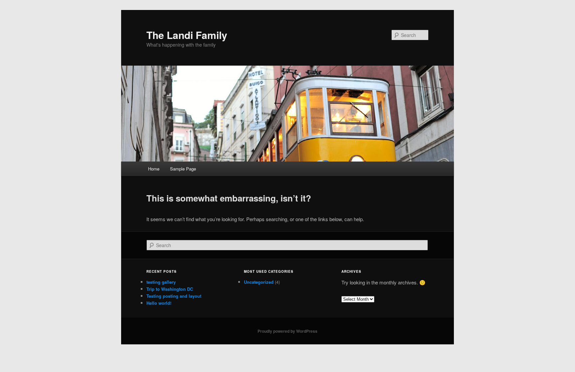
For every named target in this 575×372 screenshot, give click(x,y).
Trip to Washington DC (169, 289)
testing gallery (161, 282)
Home (153, 169)
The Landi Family (186, 35)
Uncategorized (259, 282)
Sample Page (183, 169)
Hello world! (158, 303)
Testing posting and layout (173, 296)
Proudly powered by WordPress (287, 331)
